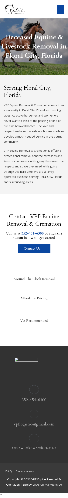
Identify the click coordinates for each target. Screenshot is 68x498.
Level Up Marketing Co (47, 484)
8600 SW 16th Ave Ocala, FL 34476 (34, 448)
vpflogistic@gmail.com (34, 424)
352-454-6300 (34, 400)
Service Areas (25, 471)
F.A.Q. (8, 471)
